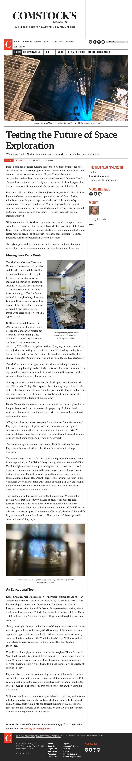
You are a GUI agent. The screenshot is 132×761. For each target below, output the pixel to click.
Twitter (90, 41)
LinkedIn (103, 41)
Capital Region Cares (99, 52)
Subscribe (27, 42)
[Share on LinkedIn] (100, 194)
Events (60, 52)
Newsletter (57, 42)
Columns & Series (32, 52)
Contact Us (19, 47)
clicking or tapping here (36, 728)
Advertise (71, 42)
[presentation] (8, 44)
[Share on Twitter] (95, 194)
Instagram (99, 41)
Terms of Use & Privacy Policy (25, 737)
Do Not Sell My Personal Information (48, 737)
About (17, 42)
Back (9, 160)
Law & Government (99, 176)
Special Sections (76, 52)
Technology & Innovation (102, 179)
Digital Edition (41, 42)
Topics (17, 52)
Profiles (49, 52)
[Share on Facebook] (91, 194)
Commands (2, 759)
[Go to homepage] (44, 19)
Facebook (95, 41)
